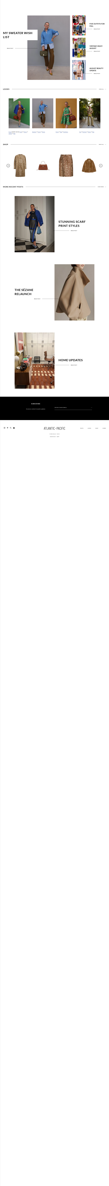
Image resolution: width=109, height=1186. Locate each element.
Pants (39, 131)
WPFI (58, 436)
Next (100, 165)
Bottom (84, 131)
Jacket (10, 133)
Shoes (25, 131)
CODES (104, 428)
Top (80, 131)
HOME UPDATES (70, 360)
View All (101, 89)
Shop (96, 428)
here (21, 131)
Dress (10, 131)
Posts (81, 428)
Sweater (34, 131)
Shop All (101, 144)
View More (101, 186)
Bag (14, 133)
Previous (8, 165)
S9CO (54, 436)
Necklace (65, 131)
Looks (89, 428)
